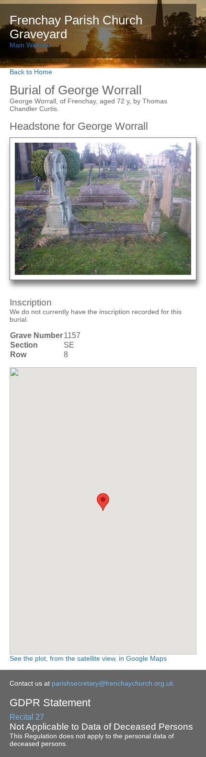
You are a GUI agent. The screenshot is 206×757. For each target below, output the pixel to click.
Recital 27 (27, 717)
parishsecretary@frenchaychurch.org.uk (112, 683)
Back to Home (31, 72)
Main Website (30, 45)
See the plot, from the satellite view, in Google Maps (88, 658)
